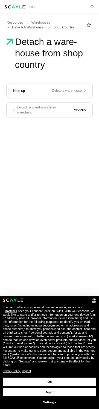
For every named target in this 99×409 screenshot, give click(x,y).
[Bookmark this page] (89, 25)
